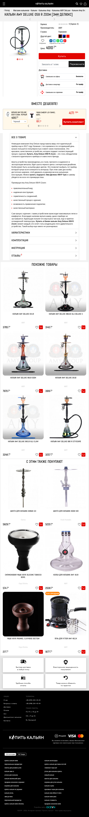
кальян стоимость (50, 800)
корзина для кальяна (12, 786)
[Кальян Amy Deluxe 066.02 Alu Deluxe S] (65, 289)
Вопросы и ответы (10, 703)
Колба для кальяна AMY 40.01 (65, 575)
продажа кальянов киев (52, 804)
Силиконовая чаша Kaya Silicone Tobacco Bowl (23, 576)
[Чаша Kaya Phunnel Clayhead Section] (23, 614)
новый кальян (49, 775)
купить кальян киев (11, 760)
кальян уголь (9, 793)
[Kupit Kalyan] (44, 4)
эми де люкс (9, 796)
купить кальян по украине (13, 789)
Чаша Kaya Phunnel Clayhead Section (23, 639)
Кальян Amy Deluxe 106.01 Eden (23, 378)
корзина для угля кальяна (53, 782)
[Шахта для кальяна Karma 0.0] (23, 486)
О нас (6, 700)
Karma (23, 519)
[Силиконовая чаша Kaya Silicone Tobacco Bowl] (23, 550)
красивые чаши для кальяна (54, 789)
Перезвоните (77, 64)
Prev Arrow (29, 126)
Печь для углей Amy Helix (66, 639)
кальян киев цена (50, 796)
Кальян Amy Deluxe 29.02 (65, 378)
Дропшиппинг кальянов (12, 717)
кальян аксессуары (51, 760)
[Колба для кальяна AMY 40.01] (65, 550)
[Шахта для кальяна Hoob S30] (65, 486)
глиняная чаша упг (50, 768)
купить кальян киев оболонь (14, 804)
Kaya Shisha (23, 583)
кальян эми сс (9, 771)
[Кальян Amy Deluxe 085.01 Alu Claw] (23, 417)
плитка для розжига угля (13, 768)
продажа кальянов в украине (14, 782)
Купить (62, 56)
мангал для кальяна (51, 778)
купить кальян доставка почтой (55, 764)
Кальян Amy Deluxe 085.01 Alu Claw (23, 441)
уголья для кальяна (11, 775)
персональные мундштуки (13, 764)
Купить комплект (74, 121)
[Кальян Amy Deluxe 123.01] (23, 289)
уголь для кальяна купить (53, 771)
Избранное (42, 43)
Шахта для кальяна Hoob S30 (65, 511)
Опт (5, 714)
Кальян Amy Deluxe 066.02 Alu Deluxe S (66, 314)
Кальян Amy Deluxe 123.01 (23, 314)
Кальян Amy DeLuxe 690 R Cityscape (66, 441)
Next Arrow (60, 126)
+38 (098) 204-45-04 (33, 703)
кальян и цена (49, 786)
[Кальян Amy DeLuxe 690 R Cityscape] (65, 417)
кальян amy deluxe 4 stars (52, 793)
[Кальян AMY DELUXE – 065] (54, 19)
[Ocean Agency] (50, 807)
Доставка (7, 707)
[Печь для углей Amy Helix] (65, 614)
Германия (62, 32)
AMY (60, 28)
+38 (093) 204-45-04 (33, 700)
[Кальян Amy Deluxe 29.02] (65, 353)
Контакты (7, 721)
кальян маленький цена (13, 778)
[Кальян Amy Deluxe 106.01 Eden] (30, 19)
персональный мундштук (13, 800)
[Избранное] (81, 3)
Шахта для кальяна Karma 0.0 (23, 511)
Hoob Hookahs (65, 519)
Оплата (6, 710)
